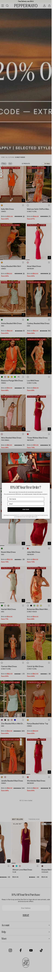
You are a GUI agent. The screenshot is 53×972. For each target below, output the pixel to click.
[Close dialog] (48, 455)
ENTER (26, 509)
